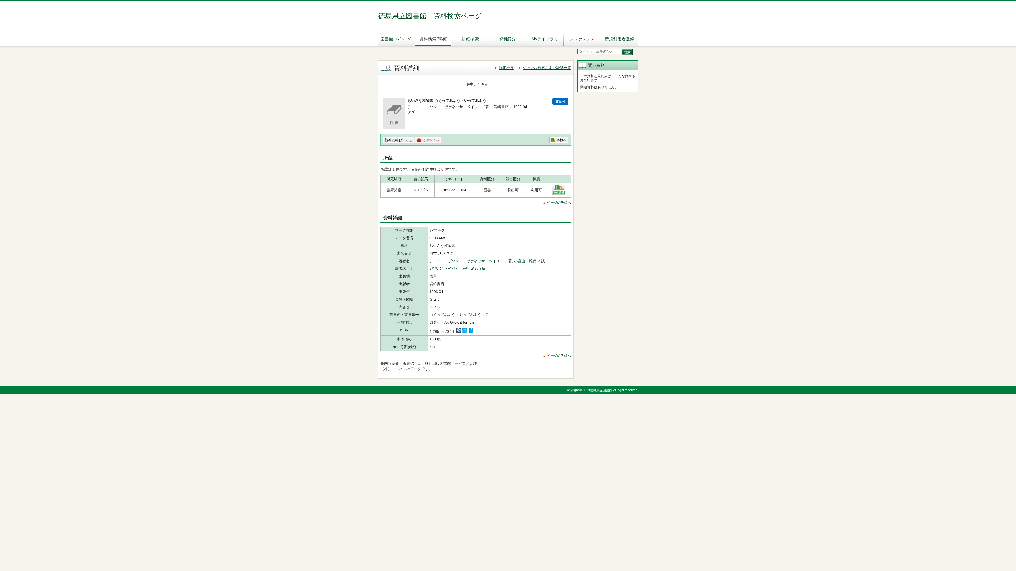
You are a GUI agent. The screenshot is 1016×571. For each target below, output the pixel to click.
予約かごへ (431, 140)
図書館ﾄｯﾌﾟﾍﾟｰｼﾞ (396, 39)
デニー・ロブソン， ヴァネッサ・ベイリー (466, 261)
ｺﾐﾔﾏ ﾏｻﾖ (478, 268)
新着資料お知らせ (398, 140)
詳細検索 (470, 39)
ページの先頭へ (559, 203)
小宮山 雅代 (525, 261)
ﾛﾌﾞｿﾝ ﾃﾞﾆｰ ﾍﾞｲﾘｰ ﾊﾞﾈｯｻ (448, 268)
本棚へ (561, 140)
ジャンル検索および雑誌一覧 (547, 68)
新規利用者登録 (619, 39)
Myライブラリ (545, 39)
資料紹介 (507, 39)
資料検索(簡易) (433, 39)
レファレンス (582, 39)
